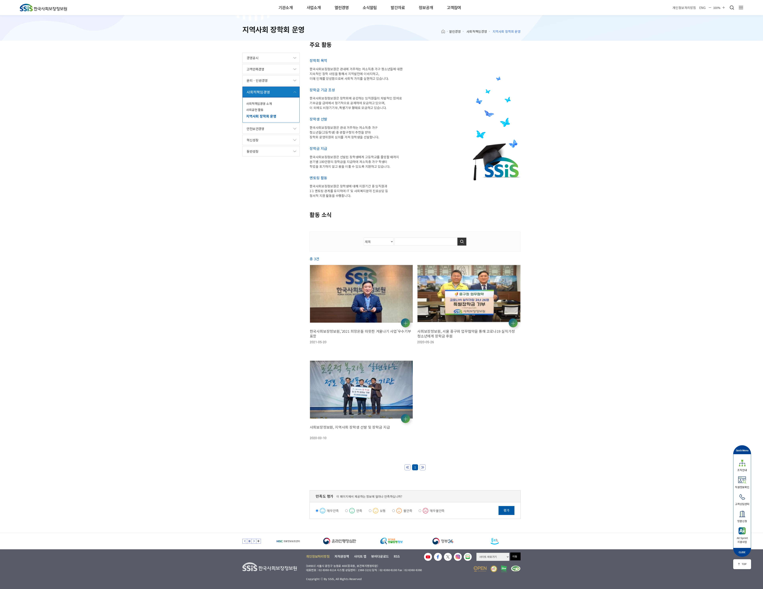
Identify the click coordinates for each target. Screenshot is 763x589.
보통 (383, 510)
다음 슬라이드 (254, 541)
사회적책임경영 (476, 31)
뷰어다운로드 (380, 556)
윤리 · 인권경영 (257, 80)
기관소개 (285, 7)
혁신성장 (252, 140)
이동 (514, 556)
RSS (397, 556)
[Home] (445, 31)
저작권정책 (341, 556)
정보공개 (426, 7)
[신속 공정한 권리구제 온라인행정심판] (340, 541)
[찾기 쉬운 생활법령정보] (391, 541)
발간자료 (398, 7)
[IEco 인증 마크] (504, 568)
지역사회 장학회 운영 (261, 116)
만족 (359, 510)
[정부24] (443, 541)
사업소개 (314, 7)
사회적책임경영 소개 (259, 103)
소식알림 (370, 7)
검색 (732, 7)
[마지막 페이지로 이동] (423, 467)
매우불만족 (437, 510)
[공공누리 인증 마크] (480, 569)
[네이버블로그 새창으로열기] (468, 557)
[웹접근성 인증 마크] (516, 569)
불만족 (407, 510)
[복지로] (495, 541)
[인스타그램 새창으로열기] (458, 557)
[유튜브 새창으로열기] (428, 557)
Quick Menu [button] (742, 450)
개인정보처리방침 (684, 7)
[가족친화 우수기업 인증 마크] (494, 569)
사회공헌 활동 (254, 110)
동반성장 (252, 151)
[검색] (461, 242)
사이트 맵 (360, 556)
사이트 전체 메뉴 (741, 7)
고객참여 (454, 7)
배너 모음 (258, 541)
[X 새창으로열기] (448, 557)
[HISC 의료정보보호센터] (288, 541)
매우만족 (333, 510)
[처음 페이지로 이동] (408, 467)
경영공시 (252, 57)
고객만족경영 (255, 69)
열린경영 (342, 7)
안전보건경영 (255, 128)
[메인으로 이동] (43, 7)
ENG (702, 7)
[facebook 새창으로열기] (438, 557)
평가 (506, 510)
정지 (249, 541)
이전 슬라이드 (244, 541)
